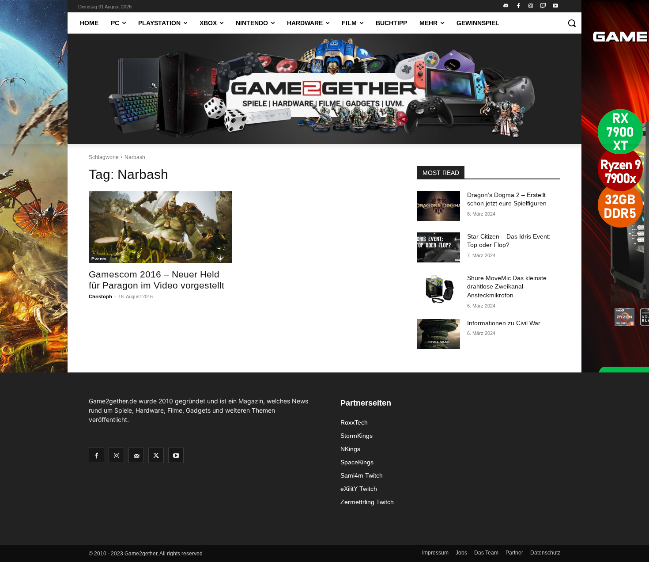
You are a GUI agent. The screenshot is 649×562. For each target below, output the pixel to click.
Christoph (100, 296)
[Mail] (136, 455)
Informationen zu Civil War (503, 323)
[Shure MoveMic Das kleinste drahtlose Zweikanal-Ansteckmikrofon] (438, 289)
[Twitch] (543, 6)
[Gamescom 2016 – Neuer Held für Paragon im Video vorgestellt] (160, 227)
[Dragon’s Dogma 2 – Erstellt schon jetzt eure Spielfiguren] (438, 206)
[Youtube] (555, 6)
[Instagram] (531, 6)
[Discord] (506, 6)
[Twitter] (156, 455)
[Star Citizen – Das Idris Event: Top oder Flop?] (438, 247)
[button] (571, 23)
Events (98, 258)
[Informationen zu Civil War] (438, 334)
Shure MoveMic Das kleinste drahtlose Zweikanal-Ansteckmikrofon (507, 286)
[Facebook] (518, 6)
